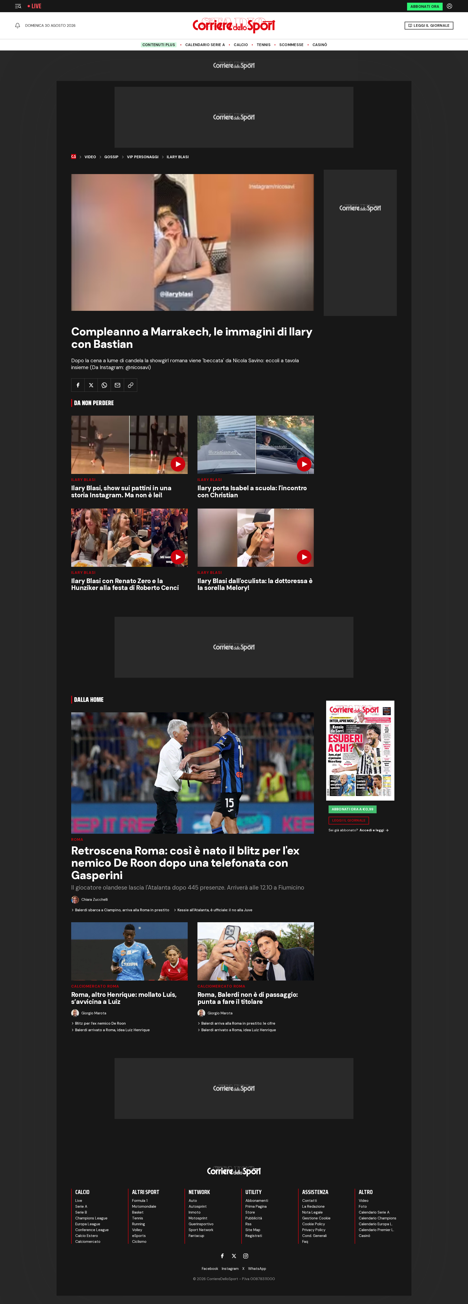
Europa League (87, 1224)
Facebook (210, 1268)
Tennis (264, 45)
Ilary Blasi (178, 157)
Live (36, 6)
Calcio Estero (86, 1235)
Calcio (241, 45)
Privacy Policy (313, 1229)
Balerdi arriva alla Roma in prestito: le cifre (238, 1023)
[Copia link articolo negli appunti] (130, 385)
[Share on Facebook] (77, 385)
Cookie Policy (313, 1224)
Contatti (309, 1200)
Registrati (253, 1235)
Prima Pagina (256, 1206)
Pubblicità (253, 1218)
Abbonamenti (256, 1200)
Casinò (319, 45)
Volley (137, 1229)
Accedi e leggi (372, 830)
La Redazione (313, 1206)
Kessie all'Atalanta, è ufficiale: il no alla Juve (214, 910)
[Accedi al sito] (450, 6)
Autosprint (198, 1206)
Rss (248, 1224)
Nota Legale (312, 1212)
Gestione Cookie (316, 1218)
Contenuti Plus (158, 44)
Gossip (111, 157)
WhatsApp (257, 1268)
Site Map (252, 1229)
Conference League (92, 1229)
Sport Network (201, 1229)
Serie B (81, 1212)
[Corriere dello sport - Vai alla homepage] (234, 25)
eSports (139, 1235)
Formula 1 (139, 1200)
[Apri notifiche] (17, 26)
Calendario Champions (377, 1218)
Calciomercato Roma (95, 986)
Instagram (230, 1268)
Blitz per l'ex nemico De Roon (100, 1023)
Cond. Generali (314, 1235)
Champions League (91, 1218)
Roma (77, 840)
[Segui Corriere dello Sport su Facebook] (222, 1256)
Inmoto (195, 1212)
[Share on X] (91, 385)
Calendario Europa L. (376, 1224)
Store (250, 1212)
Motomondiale (144, 1206)
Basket (138, 1212)
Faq (305, 1241)
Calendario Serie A (205, 45)
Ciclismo (139, 1241)
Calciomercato (87, 1241)
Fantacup (196, 1235)
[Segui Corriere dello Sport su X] (234, 1256)
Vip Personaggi (142, 157)
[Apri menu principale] (18, 6)
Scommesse (291, 45)
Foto (363, 1206)
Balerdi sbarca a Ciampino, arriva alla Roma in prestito (122, 910)
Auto (193, 1200)
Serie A (81, 1206)
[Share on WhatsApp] (104, 385)
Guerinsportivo (201, 1224)
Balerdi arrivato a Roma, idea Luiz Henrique (112, 1030)
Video (90, 157)
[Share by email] (117, 385)
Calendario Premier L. (376, 1229)
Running (138, 1224)
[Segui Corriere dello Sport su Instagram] (246, 1256)
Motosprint (198, 1218)
